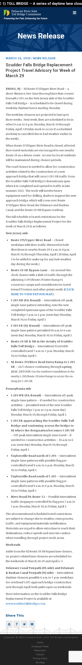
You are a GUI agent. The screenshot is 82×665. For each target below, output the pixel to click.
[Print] (9, 624)
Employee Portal (40, 646)
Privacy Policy (40, 658)
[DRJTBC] (23, 12)
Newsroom (40, 650)
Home (40, 642)
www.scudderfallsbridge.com (25, 603)
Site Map (40, 662)
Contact (40, 654)
